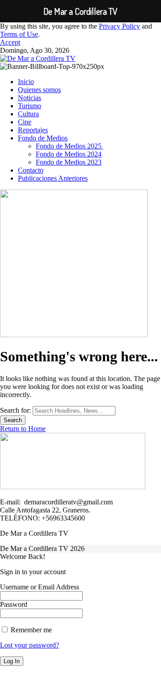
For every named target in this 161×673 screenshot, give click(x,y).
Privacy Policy (119, 26)
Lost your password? (29, 645)
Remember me (30, 630)
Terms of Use (19, 34)
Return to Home (23, 428)
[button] (10, 42)
